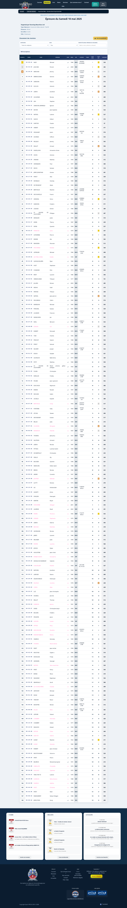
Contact (86, 2)
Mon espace (103, 4)
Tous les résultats (63, 857)
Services (65, 2)
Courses (39, 2)
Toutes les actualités (102, 857)
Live (53, 2)
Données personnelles (78, 874)
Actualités (53, 878)
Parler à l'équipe (96, 876)
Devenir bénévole (95, 4)
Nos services (65, 875)
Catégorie (23, 42)
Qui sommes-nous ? (76, 2)
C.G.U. (78, 871)
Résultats (47, 2)
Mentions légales (78, 877)
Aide (63, 6)
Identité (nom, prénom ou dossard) (87, 42)
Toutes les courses (25, 857)
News (58, 2)
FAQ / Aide (66, 880)
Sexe (50, 42)
